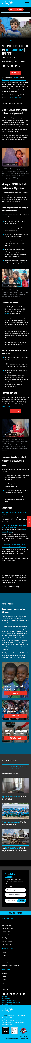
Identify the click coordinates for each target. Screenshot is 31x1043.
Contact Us (4, 1015)
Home (4, 41)
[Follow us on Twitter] (7, 994)
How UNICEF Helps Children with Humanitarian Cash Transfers (18, 768)
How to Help (6, 969)
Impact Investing (6, 983)
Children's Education (7, 922)
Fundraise (4, 980)
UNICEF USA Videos (7, 1004)
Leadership (5, 959)
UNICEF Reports (6, 998)
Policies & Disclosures (11, 1038)
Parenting (4, 938)
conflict (7, 314)
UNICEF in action (13, 41)
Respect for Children (7, 941)
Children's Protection (7, 928)
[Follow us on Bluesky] (23, 994)
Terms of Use (24, 1038)
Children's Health (6, 925)
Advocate (4, 973)
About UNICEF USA (7, 949)
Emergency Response (7, 935)
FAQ (27, 1039)
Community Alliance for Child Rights (11, 965)
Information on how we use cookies (11, 1002)
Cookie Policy (24, 1036)
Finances (4, 955)
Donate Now (17, 9)
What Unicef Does (7, 918)
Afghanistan (15, 78)
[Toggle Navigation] (27, 3)
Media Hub (5, 996)
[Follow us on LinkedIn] (10, 994)
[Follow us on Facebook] (4, 994)
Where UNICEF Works (7, 944)
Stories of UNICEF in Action (9, 1000)
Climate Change (6, 931)
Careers (4, 952)
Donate (4, 976)
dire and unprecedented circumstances (14, 80)
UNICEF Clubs (5, 986)
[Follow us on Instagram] (17, 994)
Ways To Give (5, 989)
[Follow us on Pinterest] (20, 994)
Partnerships (5, 962)
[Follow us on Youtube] (14, 994)
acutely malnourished (15, 97)
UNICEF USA (7, 3)
